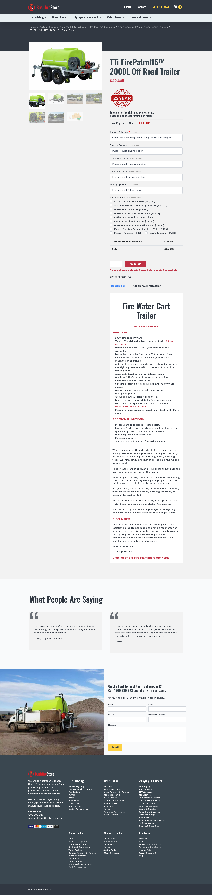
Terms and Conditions (149, 847)
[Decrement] (112, 264)
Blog (140, 856)
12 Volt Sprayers (146, 803)
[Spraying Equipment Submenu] (101, 17)
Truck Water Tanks (77, 844)
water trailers (151, 450)
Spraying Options (125, 171)
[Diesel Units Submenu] (69, 17)
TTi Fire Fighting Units (102, 27)
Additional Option (125, 197)
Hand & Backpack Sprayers (151, 820)
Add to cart (135, 264)
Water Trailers (75, 850)
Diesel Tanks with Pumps (116, 792)
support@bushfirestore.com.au (45, 818)
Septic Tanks (109, 850)
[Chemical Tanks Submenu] (151, 17)
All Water (72, 839)
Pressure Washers (77, 856)
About (127, 7)
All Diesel (107, 786)
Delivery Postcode (156, 715)
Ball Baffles (74, 858)
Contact (141, 7)
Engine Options (124, 145)
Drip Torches (74, 806)
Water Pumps (75, 861)
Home (32, 27)
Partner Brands (48, 27)
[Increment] (119, 264)
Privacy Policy (145, 850)
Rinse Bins (108, 844)
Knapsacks (73, 803)
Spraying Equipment (86, 17)
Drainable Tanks (111, 841)
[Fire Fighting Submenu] (46, 17)
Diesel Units (59, 17)
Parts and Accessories (114, 812)
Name (111, 704)
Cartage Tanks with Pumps (82, 853)
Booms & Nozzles (147, 809)
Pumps (71, 795)
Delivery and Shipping (149, 844)
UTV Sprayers (145, 792)
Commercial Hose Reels (80, 864)
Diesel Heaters (110, 815)
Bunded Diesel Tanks (113, 800)
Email (151, 704)
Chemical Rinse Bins (148, 826)
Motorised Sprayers (148, 806)
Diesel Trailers (110, 798)
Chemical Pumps (146, 815)
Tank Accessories (77, 867)
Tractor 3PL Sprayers (149, 800)
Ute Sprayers (144, 795)
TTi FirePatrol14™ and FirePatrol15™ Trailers (143, 27)
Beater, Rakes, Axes (78, 809)
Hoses (71, 798)
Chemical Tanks (139, 17)
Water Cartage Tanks (79, 841)
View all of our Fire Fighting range (140, 557)
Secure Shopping (147, 853)
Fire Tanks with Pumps (80, 789)
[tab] (118, 286)
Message (112, 725)
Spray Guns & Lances (149, 812)
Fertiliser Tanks (146, 823)
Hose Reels (73, 800)
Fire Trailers (74, 792)
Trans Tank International (72, 27)
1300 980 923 (160, 7)
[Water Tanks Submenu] (124, 17)
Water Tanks (114, 17)
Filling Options (124, 184)
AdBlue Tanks (110, 803)
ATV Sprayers (145, 789)
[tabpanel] (146, 428)
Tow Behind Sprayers (149, 798)
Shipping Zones (126, 132)
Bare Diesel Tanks (112, 789)
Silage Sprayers (111, 853)
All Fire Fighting (76, 786)
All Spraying (144, 786)
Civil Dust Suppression (79, 847)
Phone (111, 715)
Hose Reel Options (126, 158)
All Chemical (109, 839)
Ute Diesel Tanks (111, 795)
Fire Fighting (36, 17)
